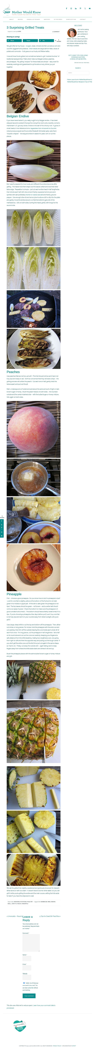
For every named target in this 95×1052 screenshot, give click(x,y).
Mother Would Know (24, 9)
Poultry (30, 901)
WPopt (74, 1046)
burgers (28, 46)
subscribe (30, 988)
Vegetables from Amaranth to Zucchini (43, 128)
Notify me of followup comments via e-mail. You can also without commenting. (30, 986)
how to (14, 903)
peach (19, 903)
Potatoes (23, 901)
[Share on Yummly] (2, 532)
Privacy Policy (57, 1046)
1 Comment (56, 31)
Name (25, 955)
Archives (17, 901)
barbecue (44, 901)
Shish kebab (33, 49)
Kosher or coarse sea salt (34, 195)
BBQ (49, 901)
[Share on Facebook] (2, 521)
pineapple (25, 903)
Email (25, 964)
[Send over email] (2, 536)
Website (25, 973)
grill (9, 903)
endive (53, 901)
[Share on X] (2, 525)
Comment (26, 933)
